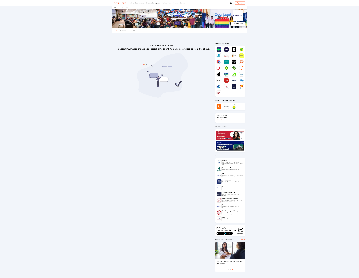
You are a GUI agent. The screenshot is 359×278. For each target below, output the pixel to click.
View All (242, 240)
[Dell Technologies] (241, 80)
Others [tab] (175, 3)
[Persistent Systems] (241, 68)
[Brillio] (226, 49)
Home (116, 8)
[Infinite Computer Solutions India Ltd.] (219, 55)
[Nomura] (226, 80)
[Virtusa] (219, 49)
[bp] (226, 68)
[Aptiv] (219, 80)
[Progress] (234, 74)
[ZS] (234, 55)
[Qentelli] (234, 86)
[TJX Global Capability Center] (219, 92)
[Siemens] (226, 62)
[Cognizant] (219, 86)
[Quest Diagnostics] (234, 68)
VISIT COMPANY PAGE (238, 24)
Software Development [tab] (153, 3)
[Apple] (219, 74)
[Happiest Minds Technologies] (241, 49)
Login (241, 3)
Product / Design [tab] (167, 3)
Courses (182, 3)
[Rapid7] (241, 62)
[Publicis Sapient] (226, 55)
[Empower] (226, 86)
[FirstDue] (219, 62)
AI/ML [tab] (132, 3)
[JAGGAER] (219, 68)
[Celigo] (234, 62)
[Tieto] (241, 55)
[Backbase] (234, 49)
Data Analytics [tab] (139, 3)
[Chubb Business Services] (226, 106)
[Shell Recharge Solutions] (241, 86)
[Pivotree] (234, 80)
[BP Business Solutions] (234, 106)
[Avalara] (219, 106)
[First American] (241, 74)
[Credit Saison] (226, 74)
